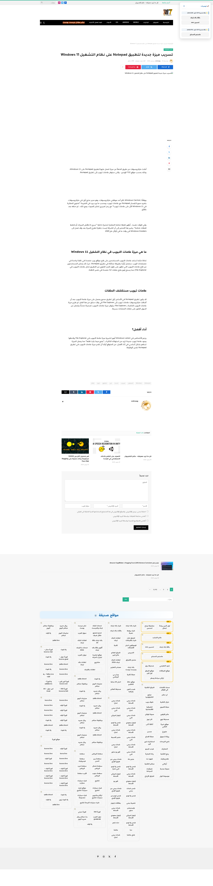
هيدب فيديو (149, 749)
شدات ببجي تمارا (115, 702)
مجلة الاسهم (164, 707)
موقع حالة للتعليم (131, 683)
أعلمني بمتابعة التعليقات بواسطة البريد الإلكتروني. (129, 516)
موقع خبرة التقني (165, 725)
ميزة (98, 383)
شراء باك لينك (131, 626)
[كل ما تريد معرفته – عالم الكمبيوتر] (137, 446)
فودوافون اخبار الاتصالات (130, 646)
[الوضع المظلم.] (44, 22)
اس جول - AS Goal (48, 690)
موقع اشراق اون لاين (149, 672)
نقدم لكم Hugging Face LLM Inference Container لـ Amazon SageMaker (134, 563)
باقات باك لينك (115, 631)
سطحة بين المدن (97, 760)
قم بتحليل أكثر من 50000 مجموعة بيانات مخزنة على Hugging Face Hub (75, 459)
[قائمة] (41, 22)
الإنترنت (146, 22)
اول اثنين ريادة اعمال (164, 627)
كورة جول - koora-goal (63, 658)
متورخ (164, 732)
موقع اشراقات (164, 671)
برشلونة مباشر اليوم (48, 627)
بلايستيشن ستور (131, 809)
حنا (131, 830)
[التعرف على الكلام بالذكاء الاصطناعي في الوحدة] (106, 446)
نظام (92, 383)
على (111, 383)
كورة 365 (97, 812)
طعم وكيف (165, 759)
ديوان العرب (82, 655)
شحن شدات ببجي (131, 789)
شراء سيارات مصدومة (82, 796)
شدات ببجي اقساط (131, 702)
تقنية (116, 645)
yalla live (55, 640)
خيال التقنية (164, 702)
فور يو (115, 781)
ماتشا (116, 830)
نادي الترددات (164, 742)
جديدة (116, 383)
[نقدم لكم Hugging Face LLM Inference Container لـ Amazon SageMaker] (167, 566)
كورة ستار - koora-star (48, 651)
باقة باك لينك (164, 647)
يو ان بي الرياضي (116, 676)
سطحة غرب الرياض (82, 767)
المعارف (164, 749)
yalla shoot (82, 679)
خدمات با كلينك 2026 (82, 649)
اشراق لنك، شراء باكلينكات (131, 639)
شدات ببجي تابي (115, 709)
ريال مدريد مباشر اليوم (63, 627)
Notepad (147, 383)
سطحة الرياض (97, 754)
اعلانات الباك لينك (115, 639)
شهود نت (149, 759)
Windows (139, 383)
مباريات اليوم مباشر (97, 685)
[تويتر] (169, 152)
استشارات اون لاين (149, 743)
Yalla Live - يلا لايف (48, 675)
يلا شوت (97, 679)
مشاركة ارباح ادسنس (149, 627)
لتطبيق (105, 383)
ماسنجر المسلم (157, 656)
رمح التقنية (164, 754)
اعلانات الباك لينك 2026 (115, 661)
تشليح (97, 781)
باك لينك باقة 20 (97, 641)
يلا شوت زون (63, 800)
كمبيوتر (156, 22)
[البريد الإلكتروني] (169, 169)
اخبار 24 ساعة (116, 682)
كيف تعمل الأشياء (95, 22)
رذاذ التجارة (149, 754)
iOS (117, 22)
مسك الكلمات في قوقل (164, 688)
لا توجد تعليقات (139, 61)
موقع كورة (56, 739)
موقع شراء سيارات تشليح (82, 789)
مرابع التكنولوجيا (149, 696)
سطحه (82, 754)
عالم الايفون (164, 714)
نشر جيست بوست (82, 627)
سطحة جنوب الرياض (97, 774)
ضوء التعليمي (165, 666)
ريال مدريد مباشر (97, 692)
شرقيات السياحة (149, 770)
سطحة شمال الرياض (97, 767)
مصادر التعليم (116, 667)
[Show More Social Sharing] (122, 67)
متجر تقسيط (115, 737)
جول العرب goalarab (97, 818)
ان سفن (165, 695)
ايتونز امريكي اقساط (115, 775)
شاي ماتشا (131, 835)
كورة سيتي (82, 812)
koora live (48, 664)
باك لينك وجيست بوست (130, 668)
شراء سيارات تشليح (97, 789)
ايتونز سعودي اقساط (131, 724)
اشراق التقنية (149, 687)
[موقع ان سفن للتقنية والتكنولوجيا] (168, 12)
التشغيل (130, 383)
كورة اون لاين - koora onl (63, 682)
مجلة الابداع (149, 737)
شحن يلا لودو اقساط (115, 724)
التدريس (131, 653)
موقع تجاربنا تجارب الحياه (97, 656)
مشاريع (97, 662)
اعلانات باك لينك (82, 663)
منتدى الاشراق (131, 660)
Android (126, 22)
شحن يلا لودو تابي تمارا (115, 767)
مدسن (149, 732)
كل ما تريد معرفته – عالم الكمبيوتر (146, 3)
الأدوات (108, 22)
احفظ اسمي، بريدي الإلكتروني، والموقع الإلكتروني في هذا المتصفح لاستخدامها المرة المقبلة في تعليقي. (111, 512)
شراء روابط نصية (131, 632)
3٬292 (155, 589)
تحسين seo (149, 647)
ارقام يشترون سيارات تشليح (97, 796)
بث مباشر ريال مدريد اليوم (82, 818)
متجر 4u (131, 759)
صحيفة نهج (164, 719)
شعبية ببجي (130, 803)
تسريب (123, 383)
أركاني (164, 764)
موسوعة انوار (164, 776)
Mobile (136, 22)
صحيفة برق (149, 666)
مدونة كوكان (149, 714)
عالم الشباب (157, 638)
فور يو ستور (115, 752)
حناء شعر (115, 823)
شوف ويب (149, 702)
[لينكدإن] (169, 158)
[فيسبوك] (169, 146)
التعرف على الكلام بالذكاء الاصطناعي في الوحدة (110, 458)
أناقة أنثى (149, 724)
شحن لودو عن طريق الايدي (116, 797)
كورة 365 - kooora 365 (63, 690)
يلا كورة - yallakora (48, 682)
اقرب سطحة (82, 773)
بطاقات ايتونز (116, 803)
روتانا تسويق (164, 737)
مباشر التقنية (149, 764)
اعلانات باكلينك (89, 670)
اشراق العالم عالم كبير (115, 654)
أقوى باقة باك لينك (97, 649)
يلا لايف (89, 824)
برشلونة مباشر (82, 684)
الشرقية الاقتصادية (149, 708)
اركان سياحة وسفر (157, 678)
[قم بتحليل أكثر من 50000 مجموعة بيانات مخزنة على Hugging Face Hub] (75, 446)
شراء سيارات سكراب (82, 782)
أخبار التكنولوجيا (168, 49)
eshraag (157, 61)
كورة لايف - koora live (63, 769)
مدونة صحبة (164, 769)
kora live (48, 700)
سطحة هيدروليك (82, 760)
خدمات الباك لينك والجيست (97, 627)
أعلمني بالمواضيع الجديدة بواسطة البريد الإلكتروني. (129, 521)
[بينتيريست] (169, 163)
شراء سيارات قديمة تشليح (89, 803)
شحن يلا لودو (131, 796)
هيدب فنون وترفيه (131, 690)
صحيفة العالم (116, 689)
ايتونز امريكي (115, 715)
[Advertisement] (106, 34)
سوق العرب (82, 633)
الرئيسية (166, 22)
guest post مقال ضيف (97, 634)
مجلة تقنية (131, 675)
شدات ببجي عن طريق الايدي (115, 760)
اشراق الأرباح (149, 776)
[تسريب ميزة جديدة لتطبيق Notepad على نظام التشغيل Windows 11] (106, 104)
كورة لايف (63, 705)
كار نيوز (149, 719)
